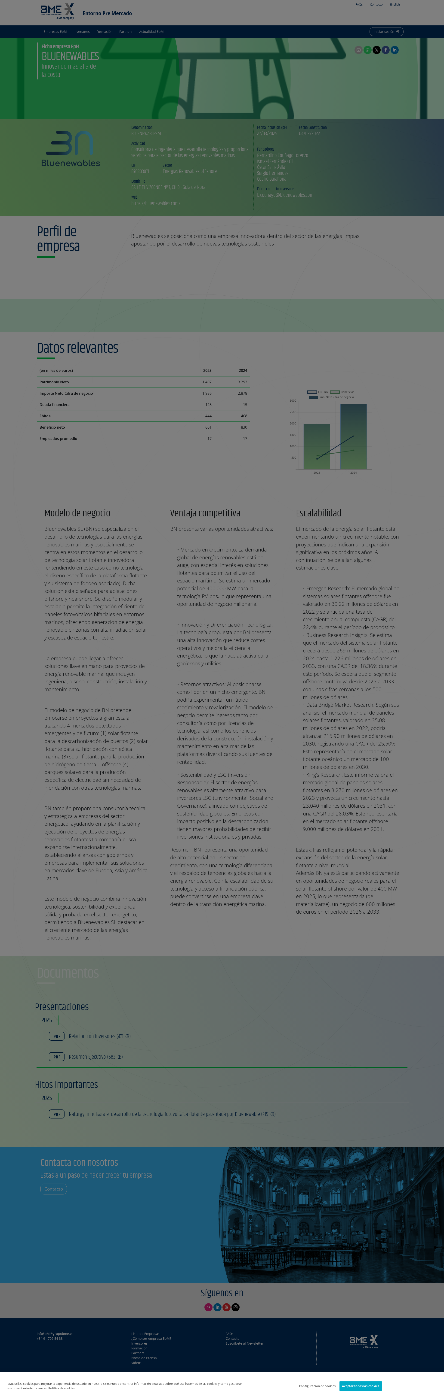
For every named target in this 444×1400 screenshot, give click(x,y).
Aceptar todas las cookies (360, 1386)
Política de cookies (61, 1388)
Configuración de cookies (317, 1386)
